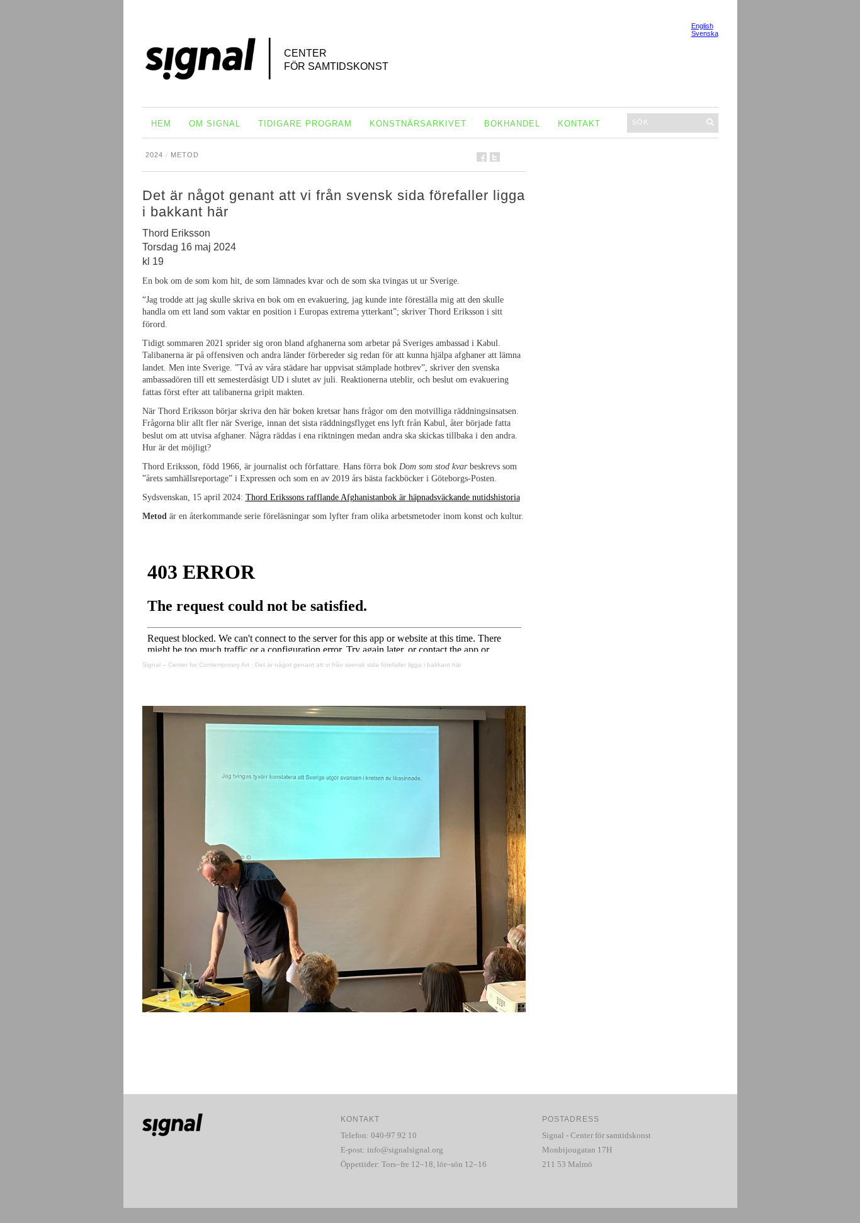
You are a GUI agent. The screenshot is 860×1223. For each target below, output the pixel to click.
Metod (185, 155)
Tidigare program (305, 123)
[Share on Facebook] (482, 157)
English (702, 26)
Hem (161, 123)
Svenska (704, 33)
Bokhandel (512, 123)
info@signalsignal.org (405, 1149)
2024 (154, 155)
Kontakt (579, 123)
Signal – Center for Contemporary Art (195, 664)
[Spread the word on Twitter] (495, 157)
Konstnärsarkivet (418, 123)
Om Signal (214, 123)
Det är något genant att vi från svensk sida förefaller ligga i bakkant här (358, 664)
